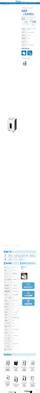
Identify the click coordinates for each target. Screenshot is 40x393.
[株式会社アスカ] (20, 1)
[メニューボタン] (39, 1)
